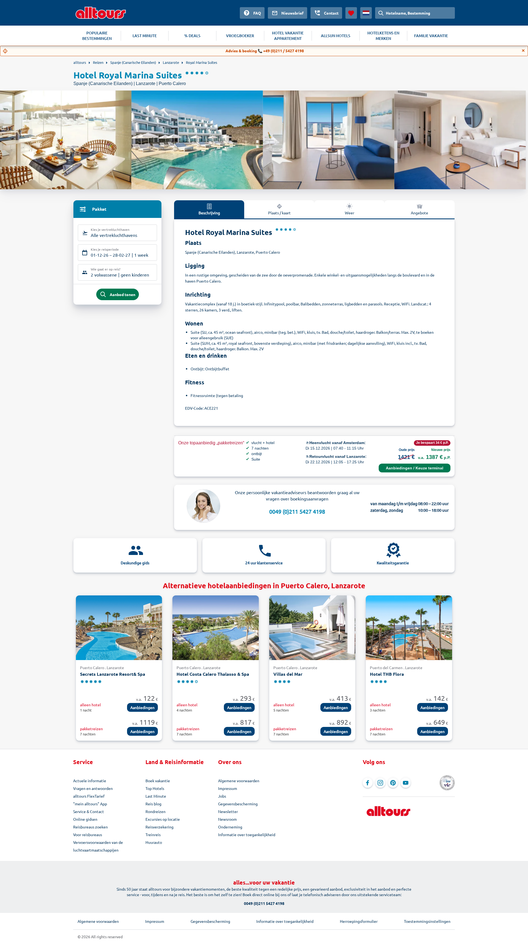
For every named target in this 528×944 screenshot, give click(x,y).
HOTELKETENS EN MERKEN (383, 35)
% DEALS (192, 35)
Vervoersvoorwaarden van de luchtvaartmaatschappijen (98, 846)
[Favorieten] (351, 13)
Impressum (227, 788)
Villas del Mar (287, 674)
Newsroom (227, 819)
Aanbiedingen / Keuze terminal (414, 468)
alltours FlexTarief (89, 795)
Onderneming (230, 826)
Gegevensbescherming (238, 803)
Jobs (222, 795)
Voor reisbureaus (87, 834)
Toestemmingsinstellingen (427, 921)
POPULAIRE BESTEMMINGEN (97, 35)
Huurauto (153, 842)
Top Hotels (154, 788)
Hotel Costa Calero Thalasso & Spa (213, 674)
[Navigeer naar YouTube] (406, 783)
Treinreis (153, 834)
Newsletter (228, 811)
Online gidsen (85, 819)
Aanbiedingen (142, 707)
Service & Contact (88, 811)
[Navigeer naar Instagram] (380, 783)
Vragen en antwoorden (93, 788)
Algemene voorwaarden (238, 780)
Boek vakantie (157, 780)
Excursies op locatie (162, 819)
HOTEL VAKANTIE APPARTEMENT (288, 35)
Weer (349, 212)
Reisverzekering (159, 826)
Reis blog (153, 803)
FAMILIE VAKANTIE (431, 35)
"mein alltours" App (90, 803)
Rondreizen (155, 811)
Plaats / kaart (279, 212)
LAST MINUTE (145, 35)
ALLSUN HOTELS (335, 35)
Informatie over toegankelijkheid (246, 834)
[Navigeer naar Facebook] (368, 783)
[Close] (523, 50)
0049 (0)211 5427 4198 (297, 511)
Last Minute (155, 795)
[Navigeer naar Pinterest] (393, 783)
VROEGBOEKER (240, 35)
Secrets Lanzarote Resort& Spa (112, 674)
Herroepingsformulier (359, 921)
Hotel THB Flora (387, 674)
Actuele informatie (89, 780)
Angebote (419, 212)
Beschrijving (209, 212)
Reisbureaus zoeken (90, 826)
